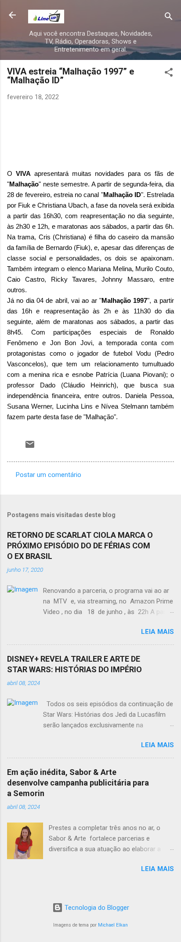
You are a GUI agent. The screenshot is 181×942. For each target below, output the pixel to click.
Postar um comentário (48, 475)
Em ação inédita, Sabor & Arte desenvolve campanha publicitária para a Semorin (78, 782)
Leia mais (157, 632)
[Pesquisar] (168, 17)
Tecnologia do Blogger (96, 908)
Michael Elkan (113, 925)
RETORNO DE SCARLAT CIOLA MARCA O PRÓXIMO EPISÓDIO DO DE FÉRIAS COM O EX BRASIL (80, 545)
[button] (168, 74)
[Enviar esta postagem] (30, 447)
